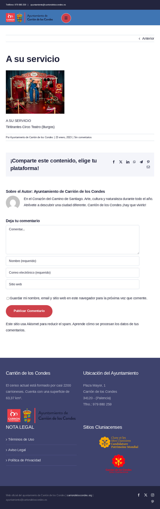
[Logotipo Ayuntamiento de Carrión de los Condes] (29, 14)
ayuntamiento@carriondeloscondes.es (48, 4)
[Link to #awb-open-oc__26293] (66, 18)
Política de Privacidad (24, 460)
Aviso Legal (17, 450)
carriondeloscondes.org (79, 495)
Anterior (148, 38)
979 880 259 (20, 4)
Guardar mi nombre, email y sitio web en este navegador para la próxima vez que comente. (78, 298)
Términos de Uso (21, 439)
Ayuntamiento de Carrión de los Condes (31, 137)
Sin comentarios (83, 137)
